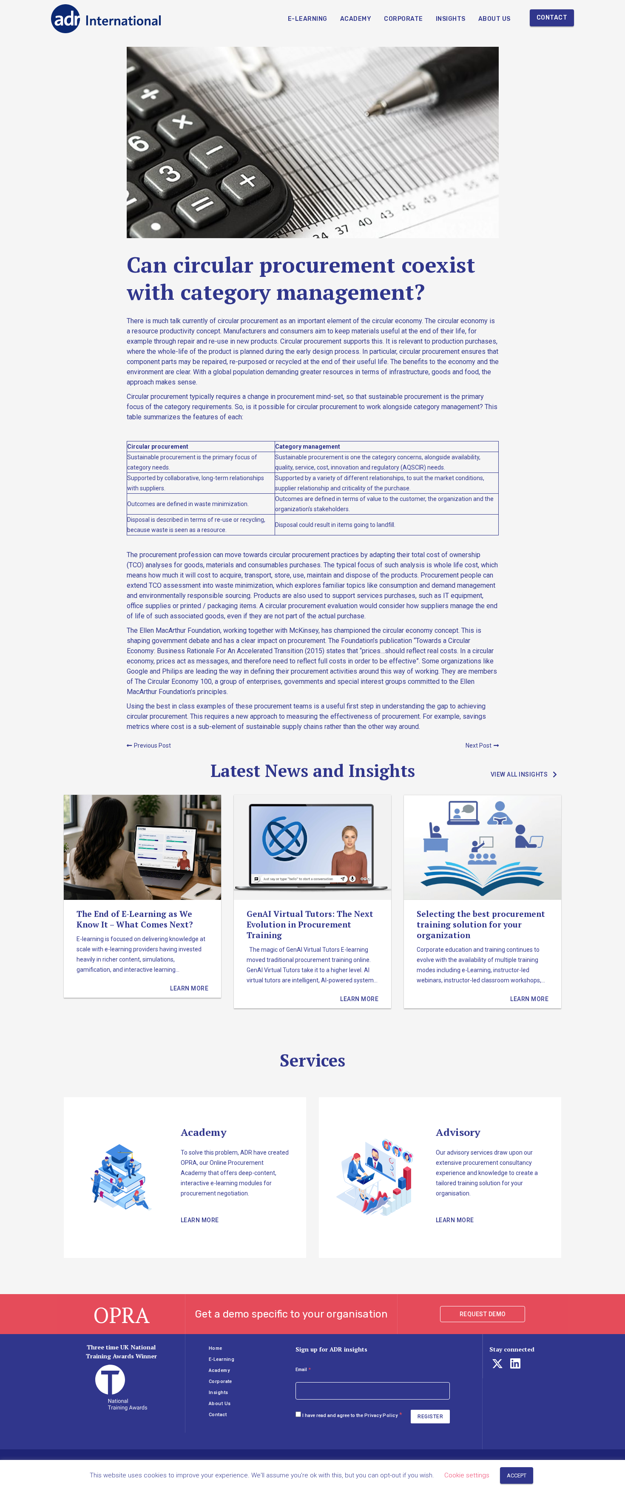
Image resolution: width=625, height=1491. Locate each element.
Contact (552, 17)
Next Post (478, 745)
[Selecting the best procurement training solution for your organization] (482, 901)
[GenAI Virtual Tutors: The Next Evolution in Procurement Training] (312, 901)
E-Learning (307, 19)
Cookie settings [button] (466, 1475)
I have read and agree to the (350, 1415)
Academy (356, 19)
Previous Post (152, 745)
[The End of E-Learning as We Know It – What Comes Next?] (142, 896)
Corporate (403, 19)
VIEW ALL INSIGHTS (519, 774)
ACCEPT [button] (516, 1475)
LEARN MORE (200, 1220)
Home (215, 1348)
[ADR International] (106, 18)
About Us (494, 19)
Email (303, 1369)
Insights (451, 19)
